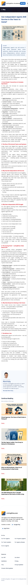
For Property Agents (20, 538)
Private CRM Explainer (7, 568)
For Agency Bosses (20, 542)
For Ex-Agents (5, 546)
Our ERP (3, 557)
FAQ (2, 564)
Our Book (17, 557)
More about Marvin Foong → (8, 390)
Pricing (16, 561)
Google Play (17, 524)
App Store (6, 528)
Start (24, 3)
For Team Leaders (6, 542)
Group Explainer (19, 564)
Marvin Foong (6, 381)
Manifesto (4, 561)
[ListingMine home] (10, 3)
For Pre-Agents (5, 538)
